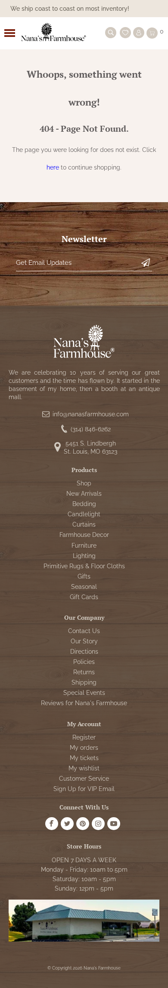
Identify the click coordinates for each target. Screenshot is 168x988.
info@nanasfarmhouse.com (91, 414)
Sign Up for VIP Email (84, 788)
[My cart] (152, 33)
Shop (84, 483)
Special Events (84, 692)
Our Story (84, 641)
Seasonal (84, 586)
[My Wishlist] (125, 32)
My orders (84, 747)
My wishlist (84, 768)
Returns (84, 672)
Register (84, 737)
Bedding (84, 503)
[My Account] (138, 32)
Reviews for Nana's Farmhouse (84, 703)
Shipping (84, 682)
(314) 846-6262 (91, 429)
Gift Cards (84, 597)
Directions (84, 651)
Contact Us (84, 630)
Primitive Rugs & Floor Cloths (84, 566)
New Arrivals (84, 493)
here (53, 167)
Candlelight (84, 514)
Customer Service (84, 778)
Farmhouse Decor (84, 534)
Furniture (84, 545)
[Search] (110, 32)
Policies (84, 661)
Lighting (84, 555)
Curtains (84, 524)
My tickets (84, 758)
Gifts (84, 576)
